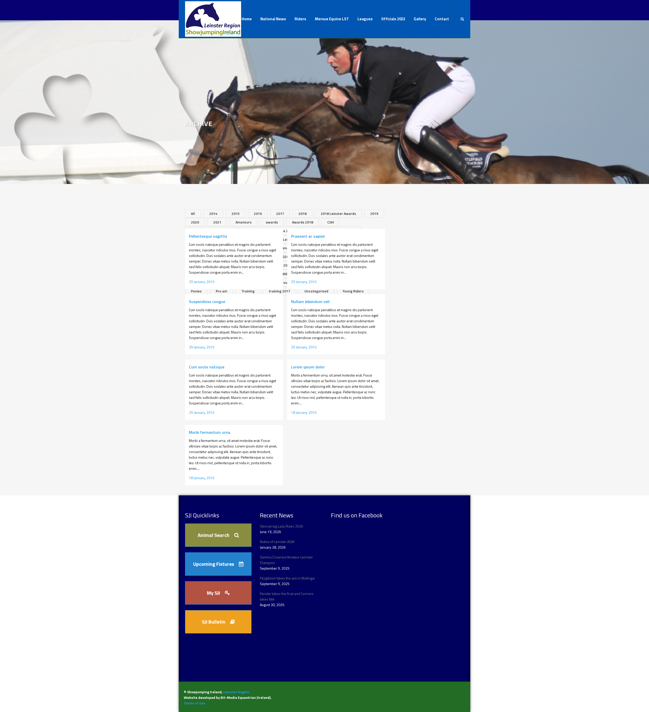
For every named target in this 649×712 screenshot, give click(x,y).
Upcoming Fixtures (213, 564)
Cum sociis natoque (206, 367)
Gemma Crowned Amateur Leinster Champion (286, 559)
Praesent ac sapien (308, 236)
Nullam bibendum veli (310, 301)
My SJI (213, 593)
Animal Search (213, 535)
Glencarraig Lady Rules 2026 (281, 526)
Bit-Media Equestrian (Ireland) (246, 697)
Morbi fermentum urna (209, 432)
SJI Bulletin (213, 622)
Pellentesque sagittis (208, 236)
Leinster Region (236, 692)
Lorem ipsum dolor (308, 367)
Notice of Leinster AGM (277, 541)
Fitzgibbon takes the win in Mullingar (287, 578)
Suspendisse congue (207, 301)
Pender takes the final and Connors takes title (287, 596)
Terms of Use (194, 703)
